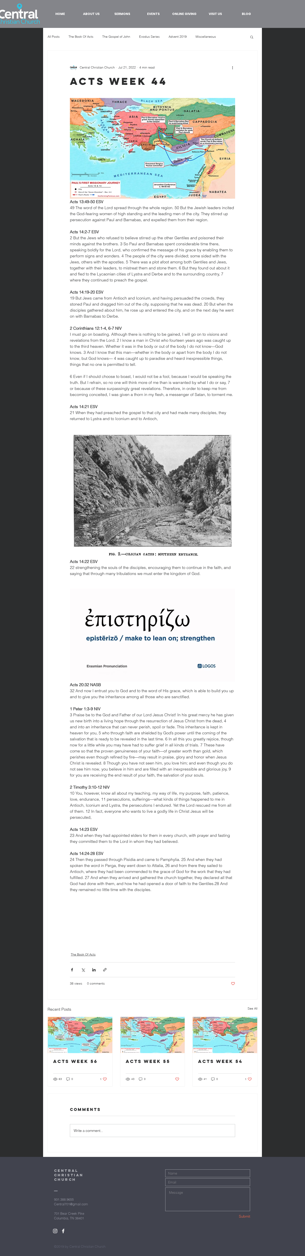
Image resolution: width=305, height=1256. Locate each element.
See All (252, 1008)
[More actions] (232, 67)
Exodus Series (149, 37)
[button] (252, 37)
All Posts (54, 37)
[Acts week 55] (152, 1035)
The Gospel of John (116, 37)
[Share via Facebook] (72, 970)
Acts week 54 (220, 1061)
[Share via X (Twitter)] (83, 970)
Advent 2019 (178, 37)
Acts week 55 (148, 1061)
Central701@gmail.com (71, 1204)
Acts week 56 (75, 1061)
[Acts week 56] (80, 1035)
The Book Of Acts (81, 37)
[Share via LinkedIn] (94, 970)
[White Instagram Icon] (55, 1231)
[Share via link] (105, 970)
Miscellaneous (206, 37)
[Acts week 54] (225, 1035)
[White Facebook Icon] (63, 1231)
